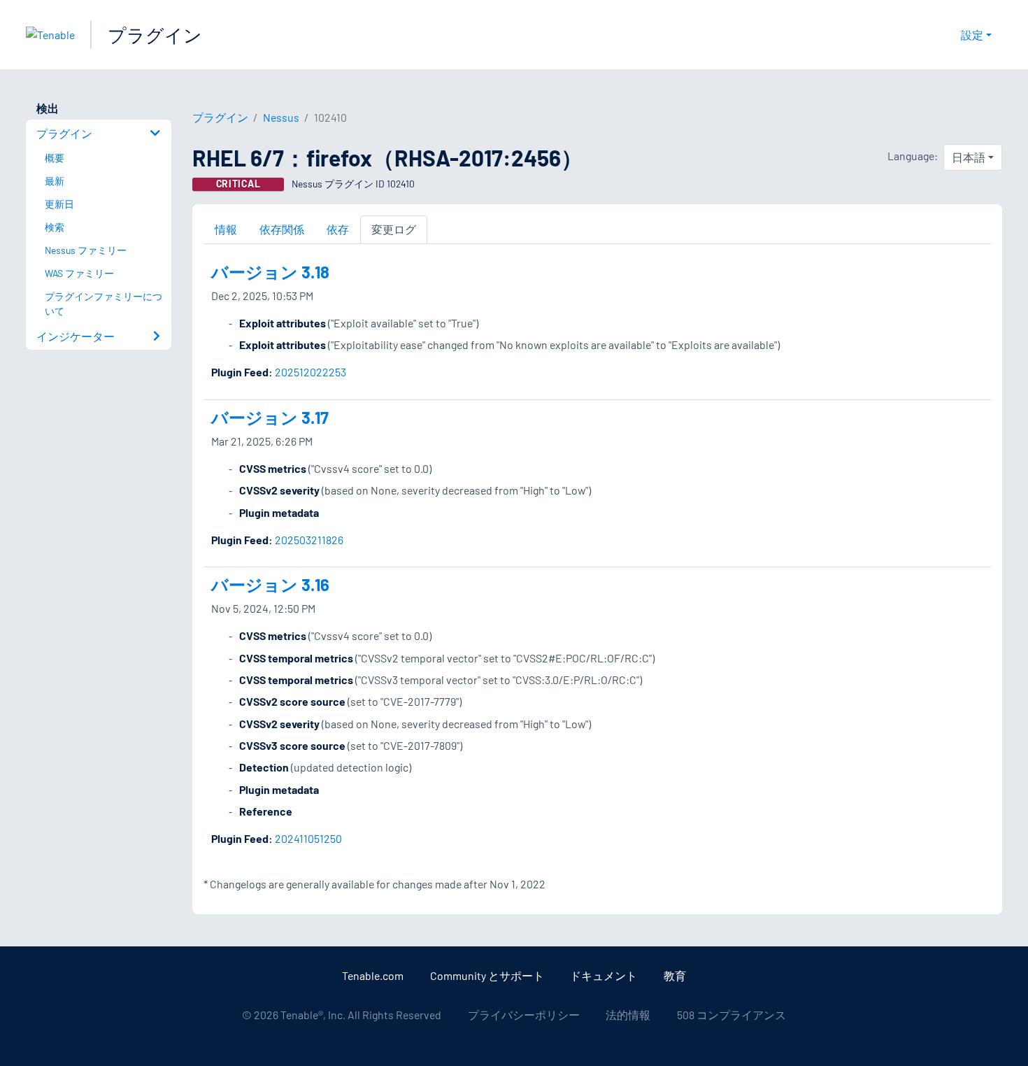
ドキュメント (603, 975)
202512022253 (310, 371)
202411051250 (308, 838)
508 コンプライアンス (731, 1014)
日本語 (968, 157)
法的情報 (628, 1014)
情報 (226, 229)
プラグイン (155, 34)
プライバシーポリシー (524, 1014)
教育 (675, 975)
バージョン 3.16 (270, 584)
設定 (972, 34)
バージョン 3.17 (270, 417)
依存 (338, 229)
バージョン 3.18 (270, 272)
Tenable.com (373, 975)
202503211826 (309, 539)
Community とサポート (487, 975)
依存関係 (281, 229)
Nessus (281, 117)
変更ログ (393, 229)
